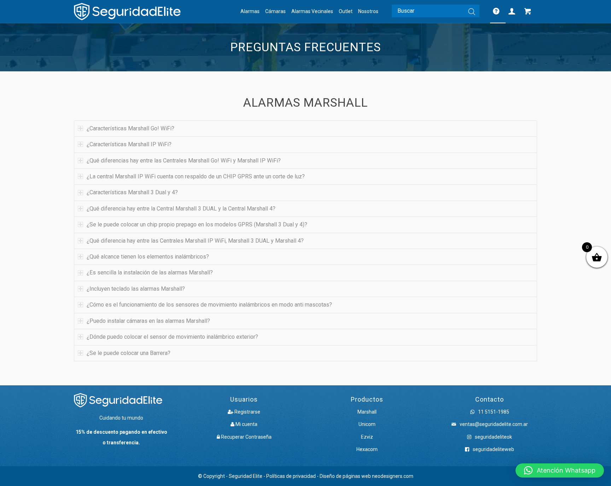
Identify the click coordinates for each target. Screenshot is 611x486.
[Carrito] (529, 11)
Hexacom (367, 449)
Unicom (367, 424)
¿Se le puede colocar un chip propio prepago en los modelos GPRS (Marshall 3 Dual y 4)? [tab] (197, 224)
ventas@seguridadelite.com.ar (494, 424)
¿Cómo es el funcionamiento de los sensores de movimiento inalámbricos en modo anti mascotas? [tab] (209, 304)
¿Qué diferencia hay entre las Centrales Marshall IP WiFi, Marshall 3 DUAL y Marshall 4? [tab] (195, 240)
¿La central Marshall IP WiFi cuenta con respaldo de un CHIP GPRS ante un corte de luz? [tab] (196, 176)
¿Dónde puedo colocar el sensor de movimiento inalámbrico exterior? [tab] (172, 336)
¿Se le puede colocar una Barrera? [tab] (128, 353)
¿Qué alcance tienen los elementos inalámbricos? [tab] (148, 256)
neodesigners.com (392, 476)
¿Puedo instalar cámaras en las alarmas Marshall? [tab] (148, 321)
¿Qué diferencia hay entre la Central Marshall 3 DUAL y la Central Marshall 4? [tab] (181, 208)
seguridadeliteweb (493, 449)
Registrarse (246, 412)
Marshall (367, 412)
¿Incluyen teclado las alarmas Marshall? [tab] (136, 288)
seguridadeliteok (493, 437)
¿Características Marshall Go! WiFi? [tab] (130, 128)
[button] (560, 470)
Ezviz (367, 437)
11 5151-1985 (493, 412)
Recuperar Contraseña (246, 437)
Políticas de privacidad (291, 476)
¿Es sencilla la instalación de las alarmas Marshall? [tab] (150, 272)
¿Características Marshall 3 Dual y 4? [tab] (132, 192)
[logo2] (127, 11)
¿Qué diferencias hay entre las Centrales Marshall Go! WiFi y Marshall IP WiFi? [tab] (184, 160)
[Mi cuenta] (514, 11)
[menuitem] (250, 11)
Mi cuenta (245, 424)
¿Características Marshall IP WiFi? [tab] (129, 144)
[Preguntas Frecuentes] (498, 11)
